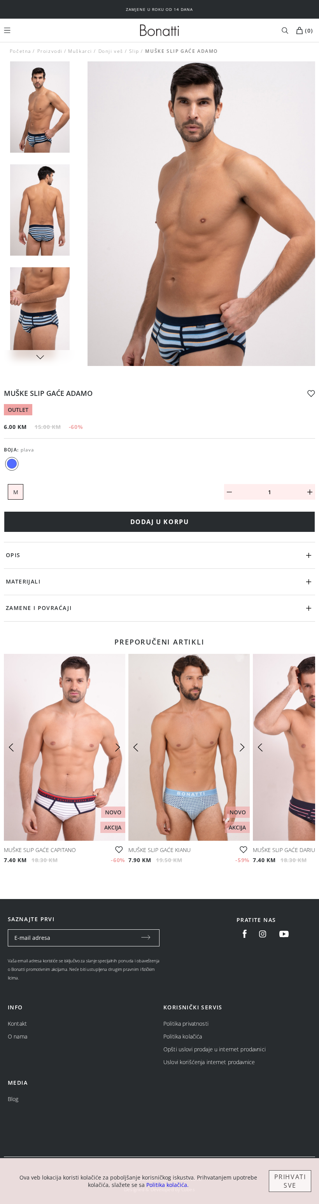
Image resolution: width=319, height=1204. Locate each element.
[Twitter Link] (284, 934)
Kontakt (17, 1023)
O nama (17, 1036)
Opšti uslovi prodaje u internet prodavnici (214, 1049)
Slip (134, 51)
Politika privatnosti (186, 1023)
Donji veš (110, 51)
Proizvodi (49, 51)
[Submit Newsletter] (145, 938)
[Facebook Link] (245, 934)
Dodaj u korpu (159, 521)
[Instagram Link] (262, 933)
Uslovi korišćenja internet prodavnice (209, 1062)
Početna (20, 51)
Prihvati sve (290, 1181)
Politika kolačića (182, 1036)
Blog (13, 1099)
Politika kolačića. (167, 1184)
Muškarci (80, 51)
